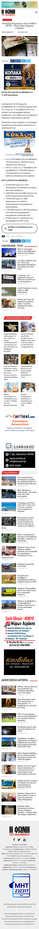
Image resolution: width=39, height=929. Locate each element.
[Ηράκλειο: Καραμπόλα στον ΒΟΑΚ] (9, 567)
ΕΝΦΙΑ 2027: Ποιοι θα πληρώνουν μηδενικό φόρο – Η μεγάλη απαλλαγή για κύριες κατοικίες (25, 304)
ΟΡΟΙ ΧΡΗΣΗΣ (22, 904)
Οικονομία (7, 20)
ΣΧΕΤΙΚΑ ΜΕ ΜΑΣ (9, 904)
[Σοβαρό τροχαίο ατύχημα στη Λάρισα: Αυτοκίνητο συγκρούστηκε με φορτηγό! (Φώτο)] (9, 784)
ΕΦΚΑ (12, 236)
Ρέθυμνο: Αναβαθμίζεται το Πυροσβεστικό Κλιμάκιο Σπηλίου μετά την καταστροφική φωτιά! (26, 605)
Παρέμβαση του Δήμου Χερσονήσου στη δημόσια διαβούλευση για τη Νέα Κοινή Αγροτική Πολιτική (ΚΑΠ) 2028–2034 (27, 742)
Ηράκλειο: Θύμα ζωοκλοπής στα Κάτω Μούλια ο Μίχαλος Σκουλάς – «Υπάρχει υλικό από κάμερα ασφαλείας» (27, 810)
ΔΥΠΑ (7, 236)
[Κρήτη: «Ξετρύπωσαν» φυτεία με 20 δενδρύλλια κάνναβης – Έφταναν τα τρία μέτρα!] (9, 538)
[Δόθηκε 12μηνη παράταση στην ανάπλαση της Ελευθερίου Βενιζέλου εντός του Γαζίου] (9, 690)
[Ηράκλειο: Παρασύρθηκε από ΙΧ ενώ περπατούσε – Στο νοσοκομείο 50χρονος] (9, 592)
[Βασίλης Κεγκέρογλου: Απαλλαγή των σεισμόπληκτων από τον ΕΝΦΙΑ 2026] (28, 387)
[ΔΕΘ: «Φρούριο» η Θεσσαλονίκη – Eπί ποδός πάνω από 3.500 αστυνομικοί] (9, 493)
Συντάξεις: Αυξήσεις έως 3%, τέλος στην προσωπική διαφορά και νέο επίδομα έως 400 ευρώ (26, 265)
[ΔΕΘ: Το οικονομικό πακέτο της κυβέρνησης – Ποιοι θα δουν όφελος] (9, 252)
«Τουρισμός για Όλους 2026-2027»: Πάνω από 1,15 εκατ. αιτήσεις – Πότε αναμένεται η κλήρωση (26, 507)
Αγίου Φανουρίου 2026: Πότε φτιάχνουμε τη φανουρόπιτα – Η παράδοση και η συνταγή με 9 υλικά (27, 703)
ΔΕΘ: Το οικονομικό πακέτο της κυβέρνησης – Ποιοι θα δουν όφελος (27, 251)
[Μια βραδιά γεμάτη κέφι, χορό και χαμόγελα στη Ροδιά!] (9, 730)
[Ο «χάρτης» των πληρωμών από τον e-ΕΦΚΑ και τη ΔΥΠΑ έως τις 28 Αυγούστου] (9, 279)
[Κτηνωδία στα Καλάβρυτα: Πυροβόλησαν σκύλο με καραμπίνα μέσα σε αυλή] (9, 579)
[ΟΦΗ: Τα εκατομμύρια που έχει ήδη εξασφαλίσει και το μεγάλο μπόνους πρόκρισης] (9, 717)
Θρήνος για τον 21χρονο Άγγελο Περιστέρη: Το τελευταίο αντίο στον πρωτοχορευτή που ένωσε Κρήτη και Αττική (26, 770)
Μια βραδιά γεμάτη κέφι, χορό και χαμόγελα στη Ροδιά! (26, 729)
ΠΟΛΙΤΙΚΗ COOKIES (25, 907)
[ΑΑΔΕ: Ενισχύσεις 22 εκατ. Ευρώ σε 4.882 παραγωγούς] (9, 291)
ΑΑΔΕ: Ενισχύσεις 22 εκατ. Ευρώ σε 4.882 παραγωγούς (27, 290)
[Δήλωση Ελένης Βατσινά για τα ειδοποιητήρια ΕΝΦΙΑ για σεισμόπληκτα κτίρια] (28, 359)
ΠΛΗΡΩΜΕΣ (20, 236)
